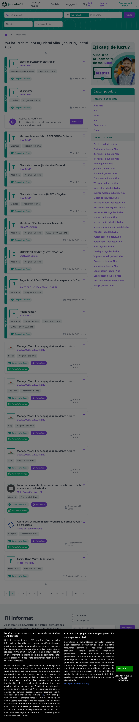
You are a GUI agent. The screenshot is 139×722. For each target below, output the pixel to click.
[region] (69, 675)
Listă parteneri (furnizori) (76, 683)
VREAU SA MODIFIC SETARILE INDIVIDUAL (123, 678)
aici (43, 695)
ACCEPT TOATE (124, 668)
